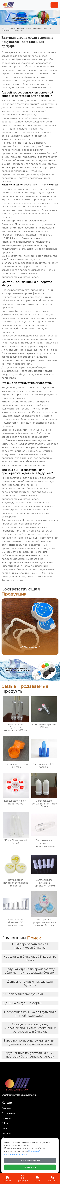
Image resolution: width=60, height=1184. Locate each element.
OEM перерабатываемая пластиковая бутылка (30, 945)
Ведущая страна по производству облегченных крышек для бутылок (30, 970)
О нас (37, 1178)
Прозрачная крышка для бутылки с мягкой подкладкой (30, 1013)
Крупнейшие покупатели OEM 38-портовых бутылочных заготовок (30, 1054)
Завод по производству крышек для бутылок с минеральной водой (30, 1042)
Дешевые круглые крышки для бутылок (30, 983)
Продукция (22, 1178)
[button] (53, 626)
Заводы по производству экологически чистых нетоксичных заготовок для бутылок (30, 1028)
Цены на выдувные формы (23, 1003)
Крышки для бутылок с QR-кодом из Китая (30, 958)
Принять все (30, 1167)
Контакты (52, 1178)
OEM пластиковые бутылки (23, 994)
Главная (5, 28)
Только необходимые (30, 1160)
